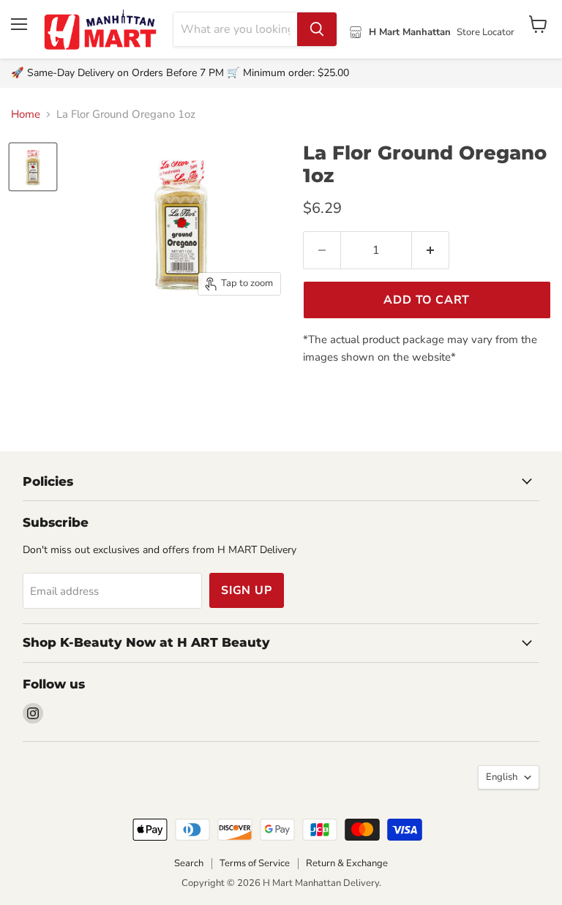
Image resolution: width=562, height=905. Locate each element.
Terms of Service (255, 863)
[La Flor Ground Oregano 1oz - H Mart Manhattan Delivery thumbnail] (33, 166)
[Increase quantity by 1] (430, 250)
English (501, 777)
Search (188, 863)
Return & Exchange (347, 863)
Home (25, 114)
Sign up (246, 590)
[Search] (317, 29)
